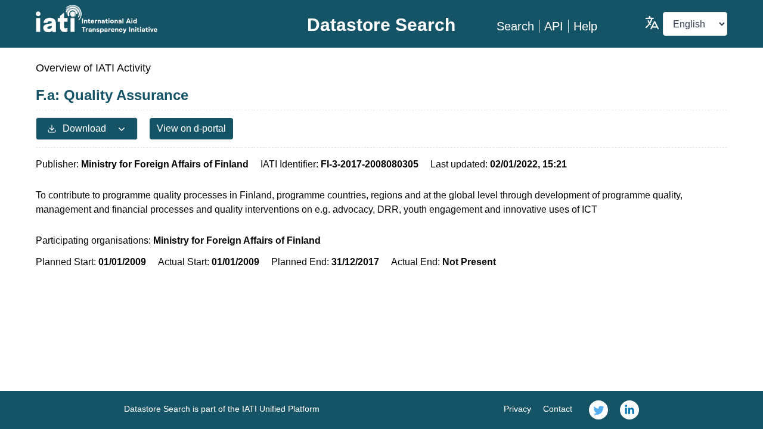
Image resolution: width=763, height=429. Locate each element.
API (553, 26)
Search (515, 26)
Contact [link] (557, 409)
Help (585, 26)
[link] (598, 409)
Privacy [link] (517, 409)
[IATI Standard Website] (151, 19)
